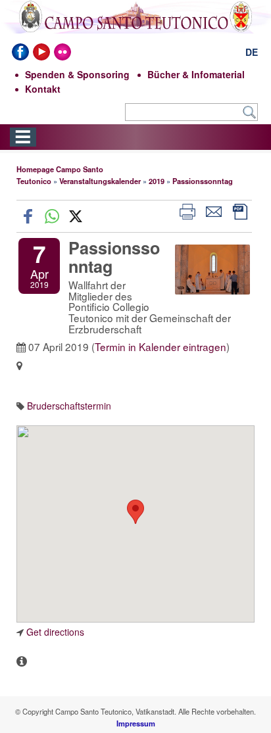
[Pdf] (240, 210)
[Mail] (214, 210)
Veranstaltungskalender (100, 181)
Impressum (135, 723)
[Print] (187, 210)
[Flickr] (62, 51)
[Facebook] (20, 51)
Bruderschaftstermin (69, 405)
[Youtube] (41, 51)
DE (251, 52)
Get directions (55, 631)
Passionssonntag (202, 181)
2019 (156, 181)
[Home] (135, 25)
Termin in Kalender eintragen (160, 346)
